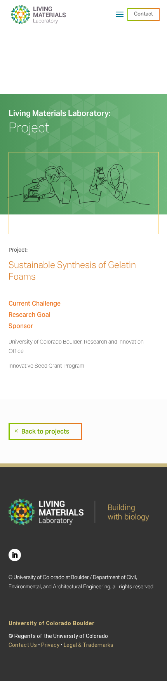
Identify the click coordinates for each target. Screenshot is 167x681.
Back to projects (45, 431)
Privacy (50, 645)
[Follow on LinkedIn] (15, 555)
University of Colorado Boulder (51, 623)
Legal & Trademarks (88, 645)
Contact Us (23, 645)
